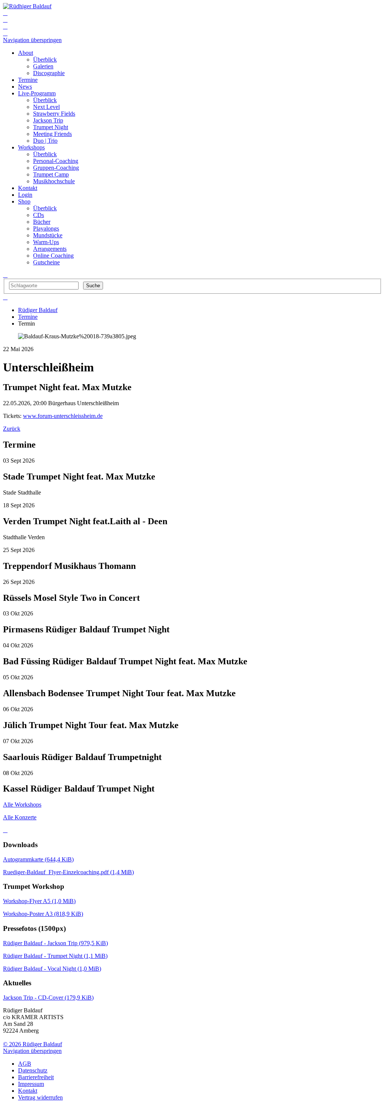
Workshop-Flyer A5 (39, 901)
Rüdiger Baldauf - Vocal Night (52, 968)
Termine (28, 317)
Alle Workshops (22, 804)
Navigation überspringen (32, 40)
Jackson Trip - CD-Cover (48, 997)
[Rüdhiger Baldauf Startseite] (27, 6)
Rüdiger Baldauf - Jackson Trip (55, 943)
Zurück (11, 428)
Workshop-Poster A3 (43, 914)
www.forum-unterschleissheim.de (63, 416)
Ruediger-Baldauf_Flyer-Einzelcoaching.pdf (68, 872)
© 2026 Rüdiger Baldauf (32, 1044)
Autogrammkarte (38, 859)
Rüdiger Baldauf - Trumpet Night (55, 956)
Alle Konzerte (19, 817)
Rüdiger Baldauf (38, 310)
